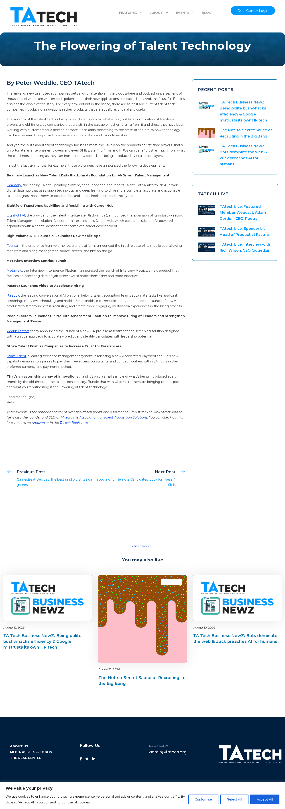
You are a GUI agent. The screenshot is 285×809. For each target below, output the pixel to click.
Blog (73, 582)
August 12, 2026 (109, 669)
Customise (203, 799)
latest (80, 582)
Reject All (234, 799)
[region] (142, 795)
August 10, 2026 (204, 627)
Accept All (265, 799)
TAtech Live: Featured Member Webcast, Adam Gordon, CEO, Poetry (243, 212)
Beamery (14, 185)
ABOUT (156, 12)
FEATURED (128, 12)
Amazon (38, 423)
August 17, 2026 (13, 627)
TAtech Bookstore (74, 423)
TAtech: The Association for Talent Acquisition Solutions (103, 417)
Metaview (14, 271)
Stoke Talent (16, 356)
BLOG (207, 12)
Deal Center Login (252, 10)
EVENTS (182, 12)
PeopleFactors (18, 331)
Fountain (13, 246)
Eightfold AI (16, 215)
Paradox (13, 295)
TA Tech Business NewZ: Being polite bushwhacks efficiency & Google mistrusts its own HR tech (42, 641)
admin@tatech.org (168, 752)
